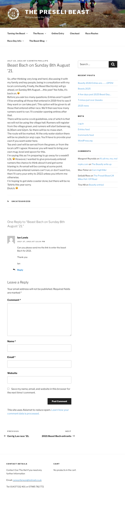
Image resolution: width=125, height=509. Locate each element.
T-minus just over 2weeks (90, 100)
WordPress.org (85, 140)
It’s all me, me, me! (108, 158)
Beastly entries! (96, 184)
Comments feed (86, 135)
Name (11, 341)
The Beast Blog (37, 41)
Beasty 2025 (84, 88)
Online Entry (58, 33)
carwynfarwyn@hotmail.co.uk (27, 480)
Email (11, 357)
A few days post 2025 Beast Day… (94, 94)
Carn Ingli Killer (99, 170)
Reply (20, 270)
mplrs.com (83, 164)
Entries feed (84, 129)
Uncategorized (21, 201)
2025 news (83, 105)
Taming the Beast (16, 33)
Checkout (75, 33)
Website (12, 373)
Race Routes (91, 33)
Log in (81, 123)
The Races (38, 33)
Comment (14, 300)
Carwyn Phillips (37, 61)
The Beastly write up (101, 164)
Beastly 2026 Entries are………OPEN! (95, 83)
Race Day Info (14, 41)
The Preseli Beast (57, 12)
